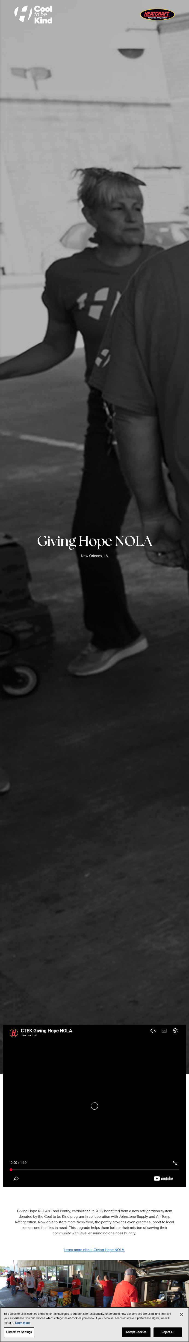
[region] (94, 1324)
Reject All (168, 1332)
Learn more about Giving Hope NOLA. (94, 1250)
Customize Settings (19, 1332)
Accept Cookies (136, 1332)
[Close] (182, 1314)
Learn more (22, 1323)
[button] (47, 1291)
